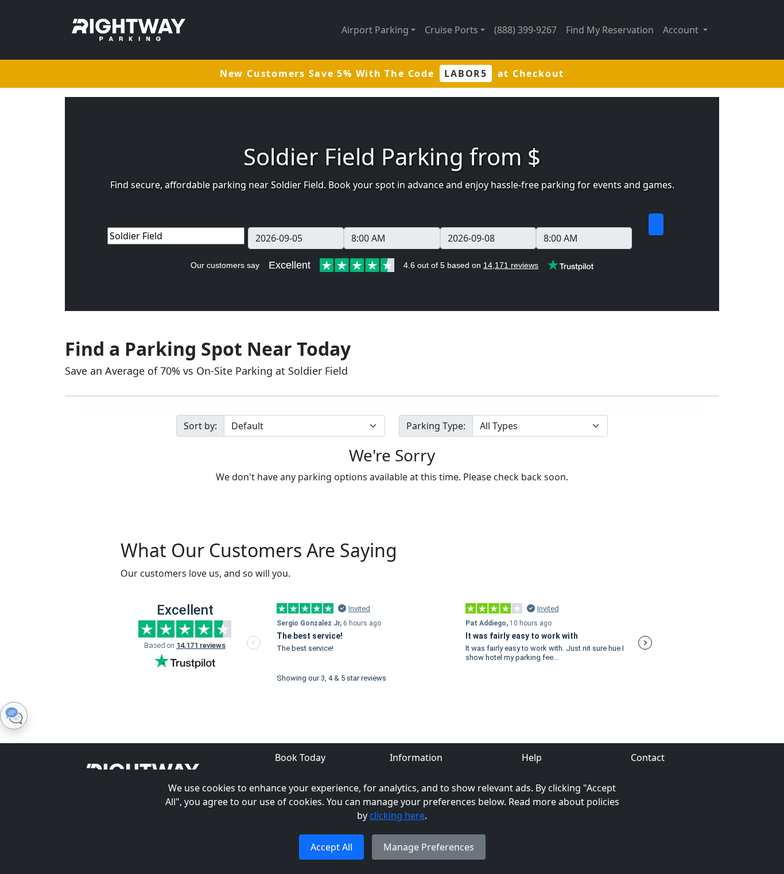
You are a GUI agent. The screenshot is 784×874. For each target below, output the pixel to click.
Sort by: (200, 425)
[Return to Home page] (128, 30)
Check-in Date (296, 220)
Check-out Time (584, 220)
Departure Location (176, 220)
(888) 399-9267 (525, 30)
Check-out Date (488, 220)
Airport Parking (375, 30)
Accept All (331, 847)
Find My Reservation (610, 30)
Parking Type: (435, 425)
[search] (656, 224)
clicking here (397, 815)
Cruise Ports (451, 30)
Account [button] (682, 30)
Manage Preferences (428, 847)
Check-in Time (392, 220)
